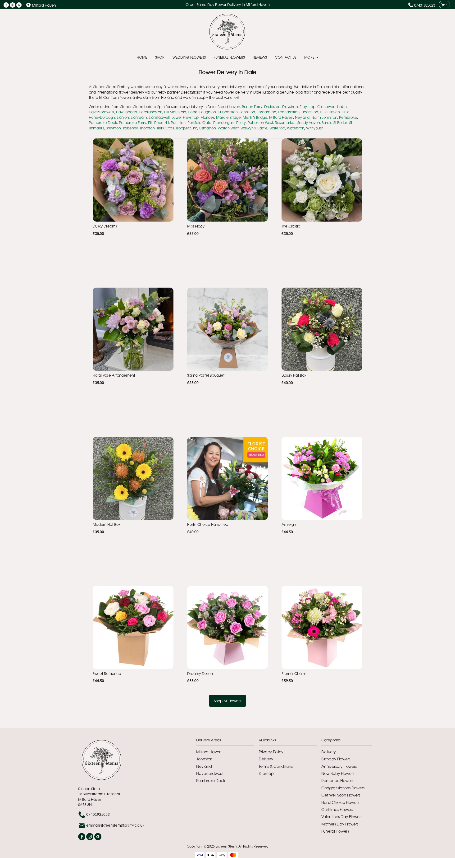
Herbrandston (150, 112)
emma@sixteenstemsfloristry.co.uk (115, 825)
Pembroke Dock (103, 122)
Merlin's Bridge (255, 117)
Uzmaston (207, 128)
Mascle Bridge (228, 117)
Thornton (147, 128)
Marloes (207, 117)
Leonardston (289, 112)
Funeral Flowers (229, 57)
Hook (192, 112)
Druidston (272, 106)
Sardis (327, 122)
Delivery (266, 759)
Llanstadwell (159, 117)
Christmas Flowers (337, 809)
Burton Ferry (252, 106)
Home (142, 57)
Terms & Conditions (276, 766)
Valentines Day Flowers (341, 816)
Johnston (247, 112)
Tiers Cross (165, 128)
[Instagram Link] (12, 5)
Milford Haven (281, 117)
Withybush (314, 128)
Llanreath (139, 117)
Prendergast (223, 122)
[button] (227, 741)
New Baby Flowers (337, 773)
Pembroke (348, 117)
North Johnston (324, 117)
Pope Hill (161, 122)
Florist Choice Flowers (340, 802)
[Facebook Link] (6, 5)
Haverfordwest (101, 112)
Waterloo (277, 128)
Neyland (302, 117)
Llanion (123, 117)
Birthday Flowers (335, 759)
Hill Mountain (175, 112)
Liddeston (309, 112)
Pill (150, 122)
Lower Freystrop (185, 117)
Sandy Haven (308, 122)
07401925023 (424, 5)
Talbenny (130, 128)
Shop (159, 57)
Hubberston (228, 112)
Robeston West (260, 122)
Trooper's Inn (186, 128)
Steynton (113, 128)
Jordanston (266, 112)
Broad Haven (229, 106)
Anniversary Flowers (339, 766)
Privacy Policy (271, 751)
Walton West (228, 128)
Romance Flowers (337, 780)
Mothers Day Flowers (339, 824)
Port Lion (178, 122)
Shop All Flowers (227, 701)
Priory (241, 122)
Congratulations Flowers (342, 788)
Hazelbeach (126, 112)
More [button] (309, 57)
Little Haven (330, 112)
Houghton (207, 112)
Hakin (342, 106)
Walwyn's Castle (254, 128)
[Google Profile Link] (19, 5)
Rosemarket (285, 122)
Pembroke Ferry (132, 122)
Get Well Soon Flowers (340, 795)
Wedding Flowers (189, 57)
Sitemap (266, 773)
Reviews (260, 57)
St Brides (340, 122)
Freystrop (290, 106)
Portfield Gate (199, 122)
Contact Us (285, 57)
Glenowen (326, 106)
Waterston (295, 128)
